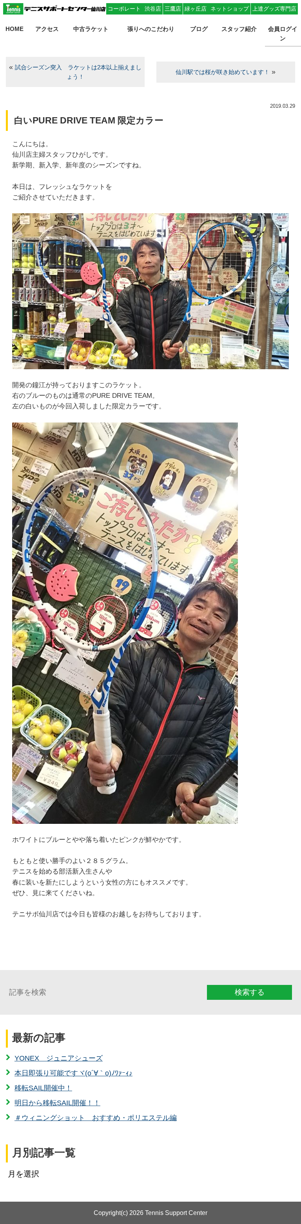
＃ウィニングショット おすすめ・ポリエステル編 (96, 1118)
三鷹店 (173, 8)
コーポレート (124, 8)
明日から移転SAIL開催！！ (57, 1103)
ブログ (199, 28)
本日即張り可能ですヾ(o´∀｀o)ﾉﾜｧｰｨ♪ (73, 1073)
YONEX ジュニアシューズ (59, 1058)
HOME (14, 28)
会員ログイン (282, 33)
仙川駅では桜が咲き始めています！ (223, 72)
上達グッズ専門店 (274, 8)
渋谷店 (153, 8)
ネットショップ (229, 8)
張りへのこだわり (150, 28)
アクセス (47, 28)
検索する (250, 992)
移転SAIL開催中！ (43, 1088)
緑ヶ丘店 (196, 8)
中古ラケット (91, 28)
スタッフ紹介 (239, 28)
